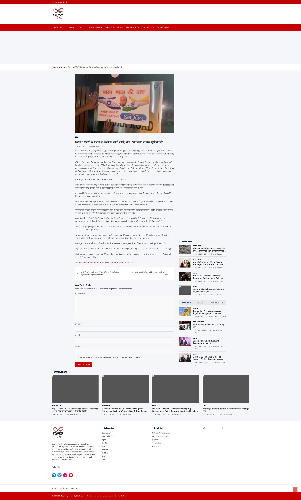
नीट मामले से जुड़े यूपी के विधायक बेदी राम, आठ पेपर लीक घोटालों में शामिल (149, 273)
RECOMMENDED (60, 372)
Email (78, 335)
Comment (80, 294)
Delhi (111, 262)
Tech (81, 27)
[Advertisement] (150, 47)
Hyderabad (123, 262)
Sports (104, 440)
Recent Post (186, 241)
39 (195, 333)
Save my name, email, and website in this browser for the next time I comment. (110, 357)
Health (195, 308)
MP (129, 262)
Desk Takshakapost (96, 146)
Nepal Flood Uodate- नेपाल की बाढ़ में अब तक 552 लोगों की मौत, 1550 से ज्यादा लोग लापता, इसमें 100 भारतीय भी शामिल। (209, 251)
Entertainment (94, 27)
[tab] (186, 302)
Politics (105, 453)
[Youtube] (247, 2)
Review (120, 27)
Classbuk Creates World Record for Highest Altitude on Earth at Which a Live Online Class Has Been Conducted (208, 265)
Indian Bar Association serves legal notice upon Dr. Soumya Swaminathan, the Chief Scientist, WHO (209, 314)
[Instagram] (241, 2)
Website (78, 346)
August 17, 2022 (200, 346)
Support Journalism (160, 436)
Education (197, 259)
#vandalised (104, 262)
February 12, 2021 (201, 330)
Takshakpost (66, 496)
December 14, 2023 (201, 362)
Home (55, 27)
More (149, 27)
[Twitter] (244, 2)
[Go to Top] (295, 489)
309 (224, 316)
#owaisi (90, 262)
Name (78, 324)
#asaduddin (83, 262)
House (116, 262)
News (71, 27)
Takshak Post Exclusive (135, 27)
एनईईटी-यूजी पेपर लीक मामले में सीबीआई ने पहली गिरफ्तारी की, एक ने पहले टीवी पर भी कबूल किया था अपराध (101, 273)
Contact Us (156, 443)
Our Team (156, 446)
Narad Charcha (162, 27)
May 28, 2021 (199, 316)
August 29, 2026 (200, 254)
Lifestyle (108, 27)
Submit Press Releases (161, 433)
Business (105, 450)
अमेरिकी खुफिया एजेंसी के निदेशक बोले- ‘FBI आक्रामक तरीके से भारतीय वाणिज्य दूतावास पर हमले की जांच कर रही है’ (209, 359)
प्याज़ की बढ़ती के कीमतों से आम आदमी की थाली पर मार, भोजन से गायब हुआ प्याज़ (209, 290)
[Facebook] (238, 2)
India (62, 27)
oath (132, 262)
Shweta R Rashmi (216, 330)
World (200, 246)
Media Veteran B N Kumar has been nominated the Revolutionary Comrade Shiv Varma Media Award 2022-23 (207, 344)
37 (195, 349)
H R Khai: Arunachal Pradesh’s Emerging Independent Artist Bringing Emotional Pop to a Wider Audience (207, 279)
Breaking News (198, 322)
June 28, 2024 (81, 146)
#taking (96, 262)
